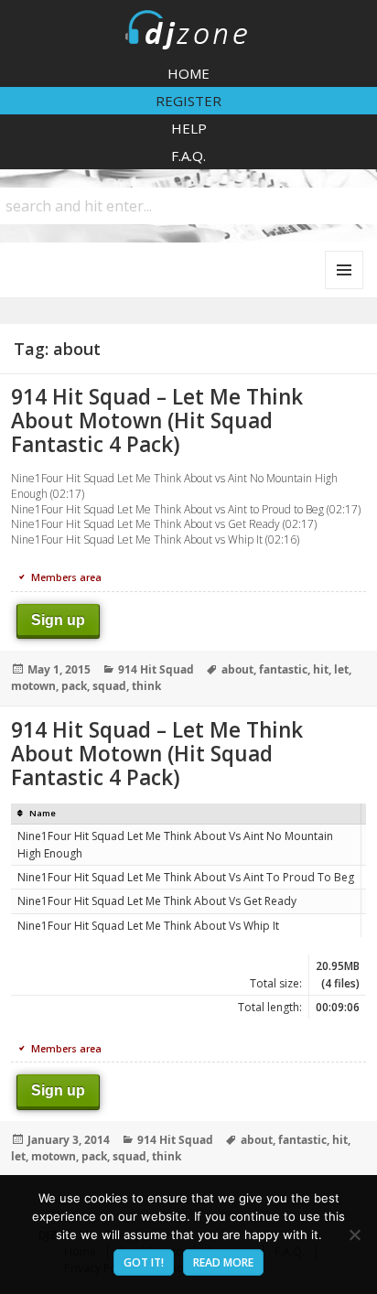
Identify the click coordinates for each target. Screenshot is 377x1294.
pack (74, 686)
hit (321, 669)
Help (189, 128)
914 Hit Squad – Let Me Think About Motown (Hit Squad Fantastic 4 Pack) (157, 420)
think (146, 686)
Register (188, 101)
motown (33, 686)
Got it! (144, 1262)
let (341, 669)
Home (188, 73)
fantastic (283, 669)
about (237, 669)
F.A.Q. (188, 155)
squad (109, 686)
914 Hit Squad (156, 669)
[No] (354, 1234)
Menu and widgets (344, 288)
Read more (223, 1262)
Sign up (58, 620)
